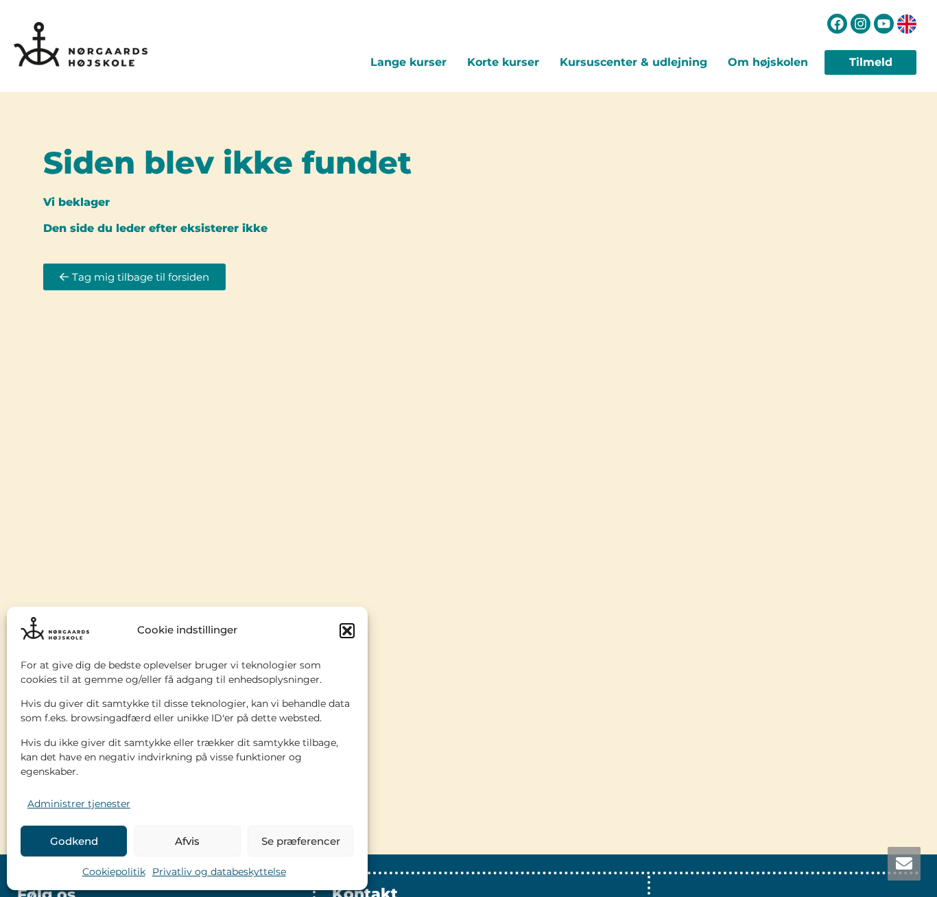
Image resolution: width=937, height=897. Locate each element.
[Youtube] (884, 24)
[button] (347, 631)
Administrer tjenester (78, 803)
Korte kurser (503, 62)
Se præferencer (300, 841)
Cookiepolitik (113, 871)
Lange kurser (408, 62)
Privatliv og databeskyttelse (219, 871)
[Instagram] (860, 24)
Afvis (187, 841)
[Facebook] (837, 24)
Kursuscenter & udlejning (633, 62)
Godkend (74, 841)
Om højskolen (768, 62)
